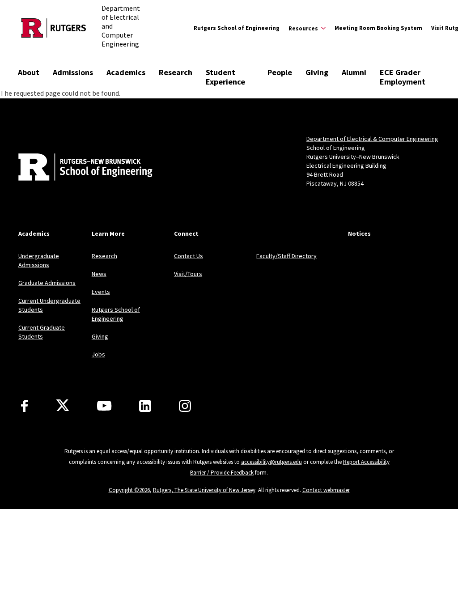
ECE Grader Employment (402, 77)
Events (101, 292)
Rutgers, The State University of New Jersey (204, 490)
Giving (316, 72)
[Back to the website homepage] (53, 28)
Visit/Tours (188, 274)
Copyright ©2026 (129, 490)
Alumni (354, 72)
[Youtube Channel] (104, 406)
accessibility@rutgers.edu (271, 462)
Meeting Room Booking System (378, 28)
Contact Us (188, 256)
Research (175, 72)
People (279, 72)
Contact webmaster (326, 490)
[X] (62, 405)
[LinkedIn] (145, 406)
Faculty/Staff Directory (286, 256)
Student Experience (225, 77)
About (28, 72)
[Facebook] (24, 406)
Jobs (98, 354)
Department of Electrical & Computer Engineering (372, 139)
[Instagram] (185, 406)
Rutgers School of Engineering (237, 28)
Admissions (73, 72)
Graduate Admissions (47, 283)
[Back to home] (77, 168)
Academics (125, 72)
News (99, 274)
